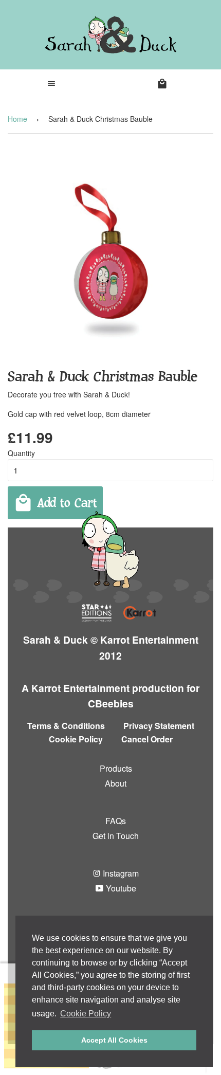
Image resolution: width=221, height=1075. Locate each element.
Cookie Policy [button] (85, 1013)
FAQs (115, 821)
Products (116, 768)
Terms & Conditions (66, 726)
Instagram (120, 873)
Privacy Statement (158, 726)
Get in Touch (116, 836)
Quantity (21, 453)
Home (17, 119)
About (115, 783)
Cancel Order (147, 739)
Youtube (120, 888)
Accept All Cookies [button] (114, 1040)
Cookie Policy (76, 739)
